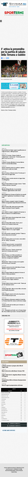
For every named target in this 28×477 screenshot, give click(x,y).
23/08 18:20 (13, 178)
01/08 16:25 (12, 384)
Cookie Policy (14, 472)
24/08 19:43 (13, 173)
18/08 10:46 (12, 206)
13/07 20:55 (13, 305)
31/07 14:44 (13, 267)
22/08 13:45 (14, 183)
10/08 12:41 (12, 228)
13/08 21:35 (14, 212)
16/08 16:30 (12, 366)
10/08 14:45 (12, 223)
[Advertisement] (14, 33)
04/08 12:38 (12, 244)
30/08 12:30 (14, 150)
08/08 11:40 (13, 233)
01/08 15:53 (13, 262)
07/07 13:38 (14, 310)
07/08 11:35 (14, 375)
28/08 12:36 (13, 162)
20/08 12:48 (11, 189)
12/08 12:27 (13, 370)
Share (4, 58)
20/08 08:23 (14, 195)
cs (2, 79)
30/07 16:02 (13, 272)
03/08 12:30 (12, 256)
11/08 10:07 (13, 217)
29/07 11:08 (12, 278)
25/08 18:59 (13, 167)
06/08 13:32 (13, 239)
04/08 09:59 (12, 249)
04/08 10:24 (14, 380)
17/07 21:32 (14, 288)
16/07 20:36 (14, 299)
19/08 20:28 (14, 201)
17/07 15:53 (13, 294)
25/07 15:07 (14, 283)
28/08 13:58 (13, 156)
